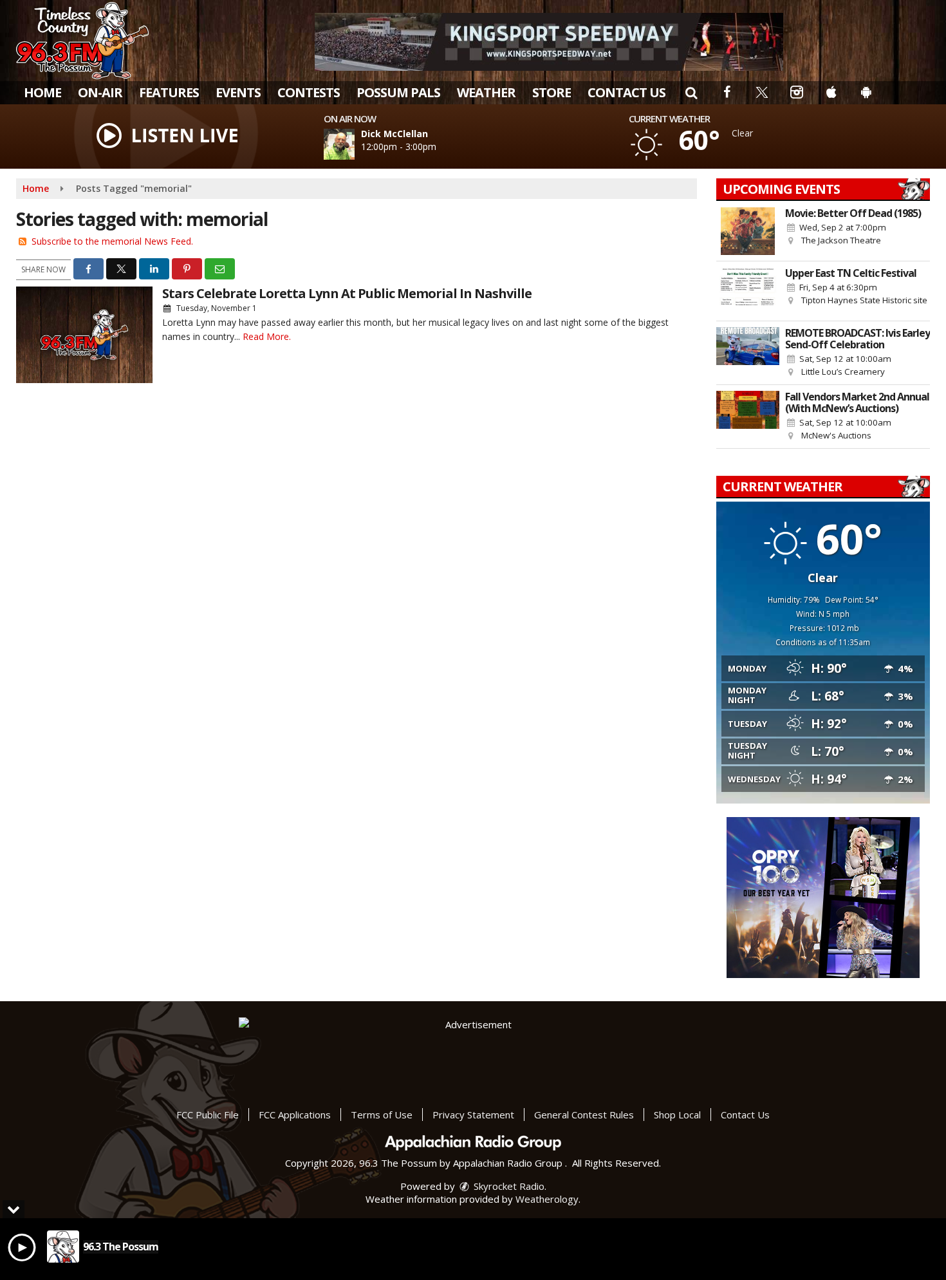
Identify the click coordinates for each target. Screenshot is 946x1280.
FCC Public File (207, 1114)
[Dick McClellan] (354, 144)
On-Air (100, 92)
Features (169, 92)
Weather (486, 92)
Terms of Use (382, 1114)
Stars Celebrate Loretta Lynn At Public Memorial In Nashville (347, 293)
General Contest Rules (584, 1114)
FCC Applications (295, 1114)
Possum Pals (398, 92)
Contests (308, 92)
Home (42, 92)
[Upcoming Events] (747, 231)
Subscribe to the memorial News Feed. (112, 241)
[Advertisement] (549, 42)
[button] (691, 92)
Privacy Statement (473, 1114)
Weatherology (547, 1198)
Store (551, 92)
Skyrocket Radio (507, 1186)
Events (238, 92)
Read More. (267, 336)
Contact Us (626, 92)
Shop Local (677, 1114)
